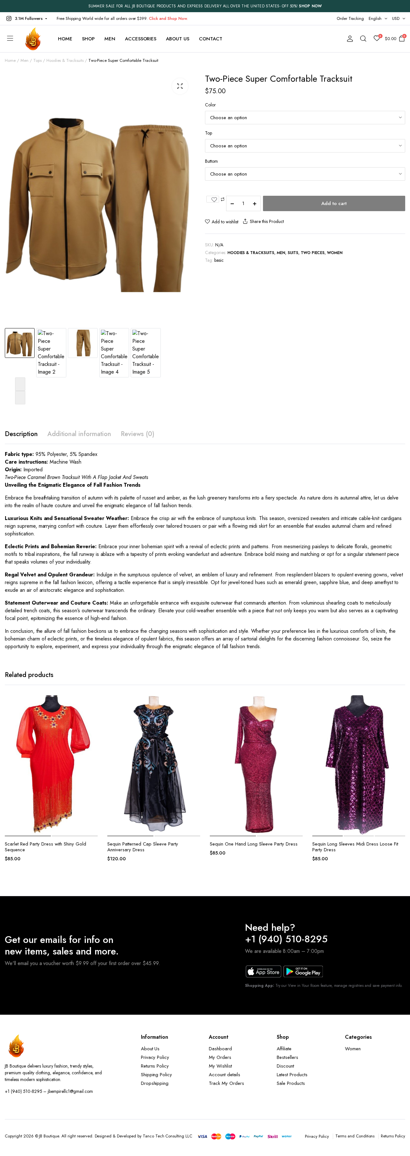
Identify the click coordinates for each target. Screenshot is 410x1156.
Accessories (141, 38)
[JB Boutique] (33, 39)
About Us (177, 38)
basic (219, 260)
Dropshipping (155, 1083)
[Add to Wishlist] (212, 199)
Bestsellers (287, 1057)
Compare (91, 730)
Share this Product (266, 221)
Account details (224, 1074)
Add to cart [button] (193, 767)
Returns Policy (155, 1065)
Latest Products (292, 1074)
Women (334, 253)
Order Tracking (350, 18)
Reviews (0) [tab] (137, 434)
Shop (88, 38)
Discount (285, 1065)
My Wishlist (220, 1065)
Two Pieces (313, 253)
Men (109, 38)
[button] (26, 18)
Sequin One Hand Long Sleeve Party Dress (254, 843)
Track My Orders (226, 1083)
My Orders (220, 1057)
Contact (210, 38)
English (375, 18)
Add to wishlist (225, 222)
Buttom (211, 161)
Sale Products (291, 1083)
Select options (91, 767)
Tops (37, 60)
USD (395, 18)
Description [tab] (21, 434)
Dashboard (220, 1048)
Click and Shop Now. (168, 18)
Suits (293, 253)
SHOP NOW (310, 6)
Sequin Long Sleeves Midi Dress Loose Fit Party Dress (355, 846)
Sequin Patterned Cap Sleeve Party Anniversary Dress (142, 846)
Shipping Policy (156, 1074)
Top (208, 133)
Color (210, 105)
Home (65, 38)
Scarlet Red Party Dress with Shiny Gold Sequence (45, 846)
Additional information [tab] (79, 434)
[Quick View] (91, 753)
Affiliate (284, 1048)
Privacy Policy (155, 1057)
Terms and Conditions (354, 1136)
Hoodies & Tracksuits (65, 60)
